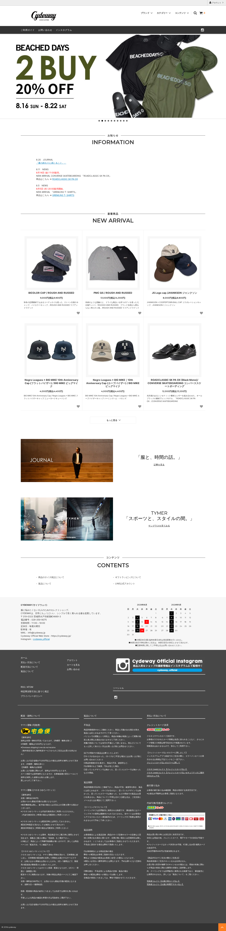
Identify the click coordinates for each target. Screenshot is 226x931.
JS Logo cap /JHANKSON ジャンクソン (174, 292)
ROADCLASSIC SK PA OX (65, 179)
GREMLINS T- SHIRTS (63, 195)
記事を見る (159, 464)
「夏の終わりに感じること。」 (51, 163)
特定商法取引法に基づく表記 (35, 691)
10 (127, 121)
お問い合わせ (45, 30)
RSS (23, 687)
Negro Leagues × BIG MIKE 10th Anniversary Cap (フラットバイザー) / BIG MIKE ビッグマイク (51, 383)
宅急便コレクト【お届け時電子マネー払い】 (165, 884)
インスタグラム (64, 30)
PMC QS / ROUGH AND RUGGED (113, 292)
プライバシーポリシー (31, 696)
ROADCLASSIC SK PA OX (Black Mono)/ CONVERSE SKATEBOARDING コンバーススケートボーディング (174, 383)
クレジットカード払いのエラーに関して (163, 762)
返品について (44, 583)
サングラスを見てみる (159, 525)
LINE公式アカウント (125, 583)
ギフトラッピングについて (128, 577)
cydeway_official (41, 639)
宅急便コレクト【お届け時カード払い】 (163, 881)
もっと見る (112, 420)
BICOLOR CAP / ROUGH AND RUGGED (51, 292)
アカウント (217, 3)
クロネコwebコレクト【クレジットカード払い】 (167, 769)
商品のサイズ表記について (51, 577)
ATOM (30, 687)
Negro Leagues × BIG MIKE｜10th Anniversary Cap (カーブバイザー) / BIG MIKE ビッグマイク (112, 383)
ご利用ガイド (28, 30)
